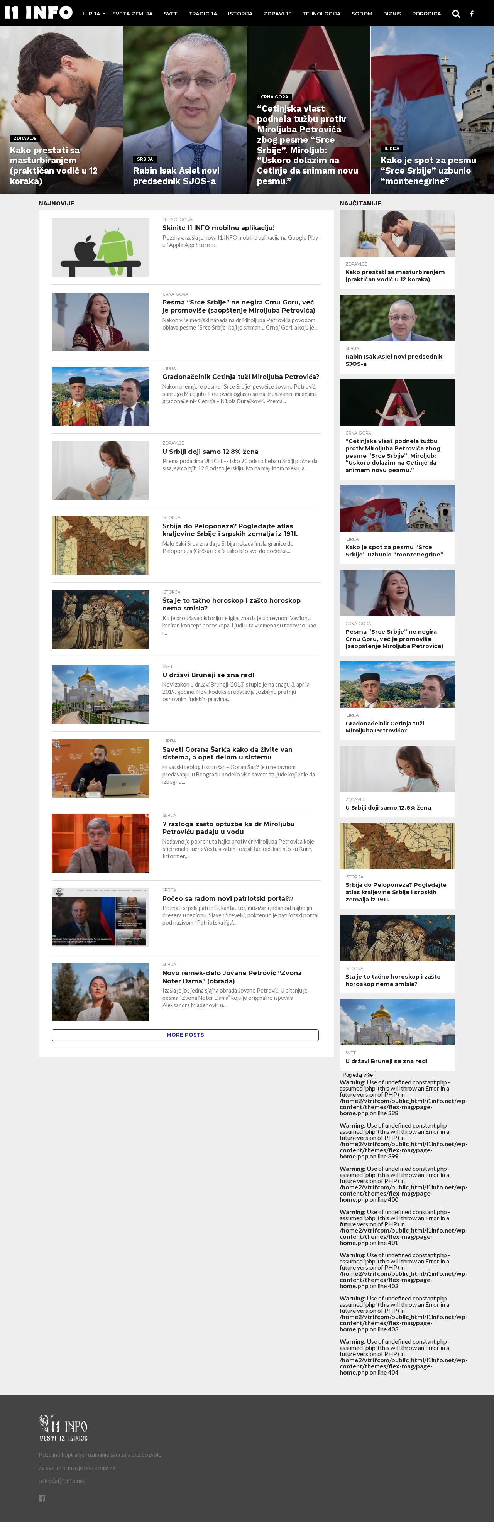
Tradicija (202, 13)
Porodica (426, 13)
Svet (171, 13)
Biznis (392, 13)
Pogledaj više (358, 1075)
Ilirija (91, 13)
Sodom (362, 13)
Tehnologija (321, 13)
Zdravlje (277, 13)
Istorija (240, 13)
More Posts (185, 1035)
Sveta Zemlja (132, 13)
